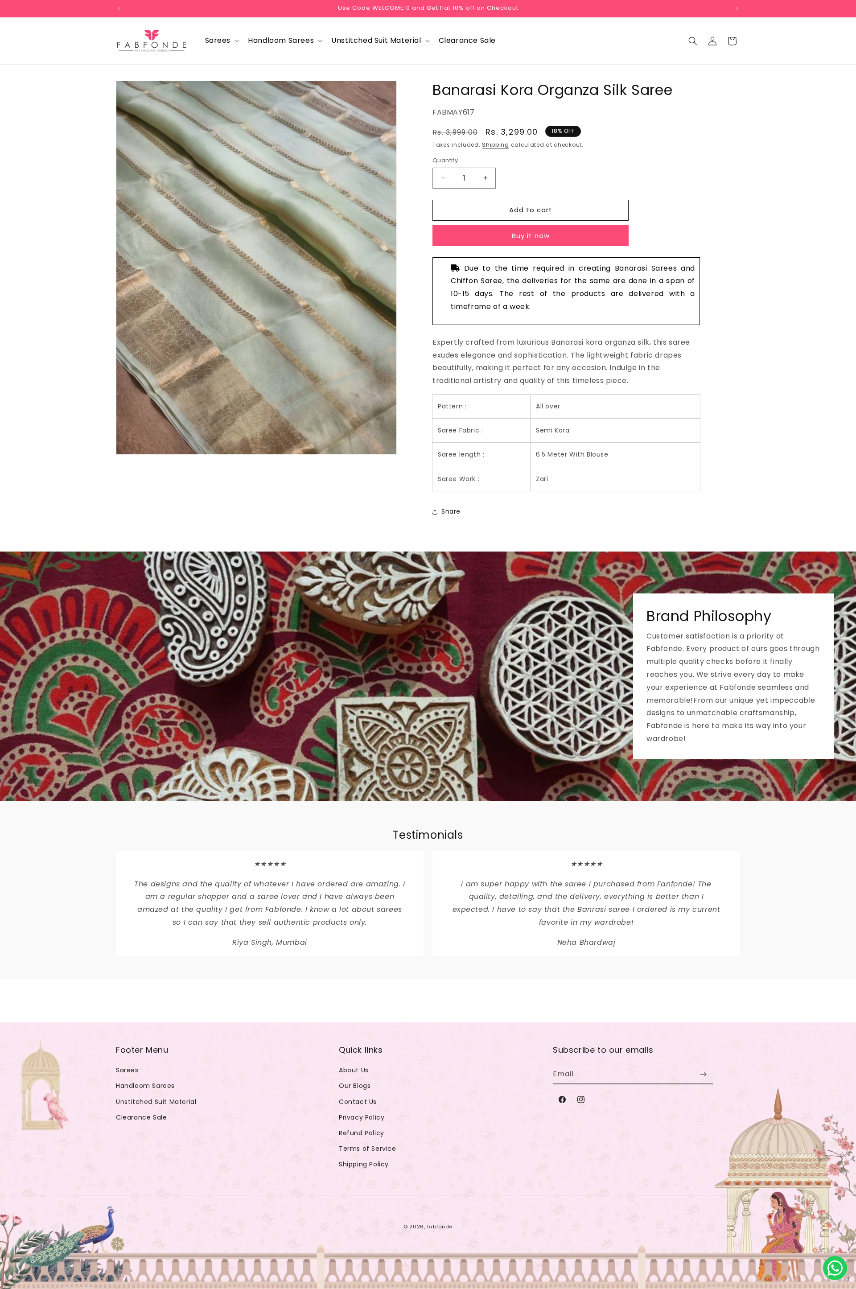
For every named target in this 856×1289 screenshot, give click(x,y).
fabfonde (440, 1226)
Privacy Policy (361, 1117)
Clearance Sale (141, 1117)
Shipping (495, 144)
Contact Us (358, 1101)
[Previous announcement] (119, 8)
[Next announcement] (737, 8)
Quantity (445, 160)
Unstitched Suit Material (156, 1101)
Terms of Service (367, 1148)
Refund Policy (361, 1132)
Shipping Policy (364, 1164)
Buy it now (531, 235)
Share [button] (451, 511)
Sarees (127, 1070)
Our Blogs (354, 1085)
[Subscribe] (703, 1074)
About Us (354, 1070)
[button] (221, 41)
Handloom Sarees (145, 1085)
